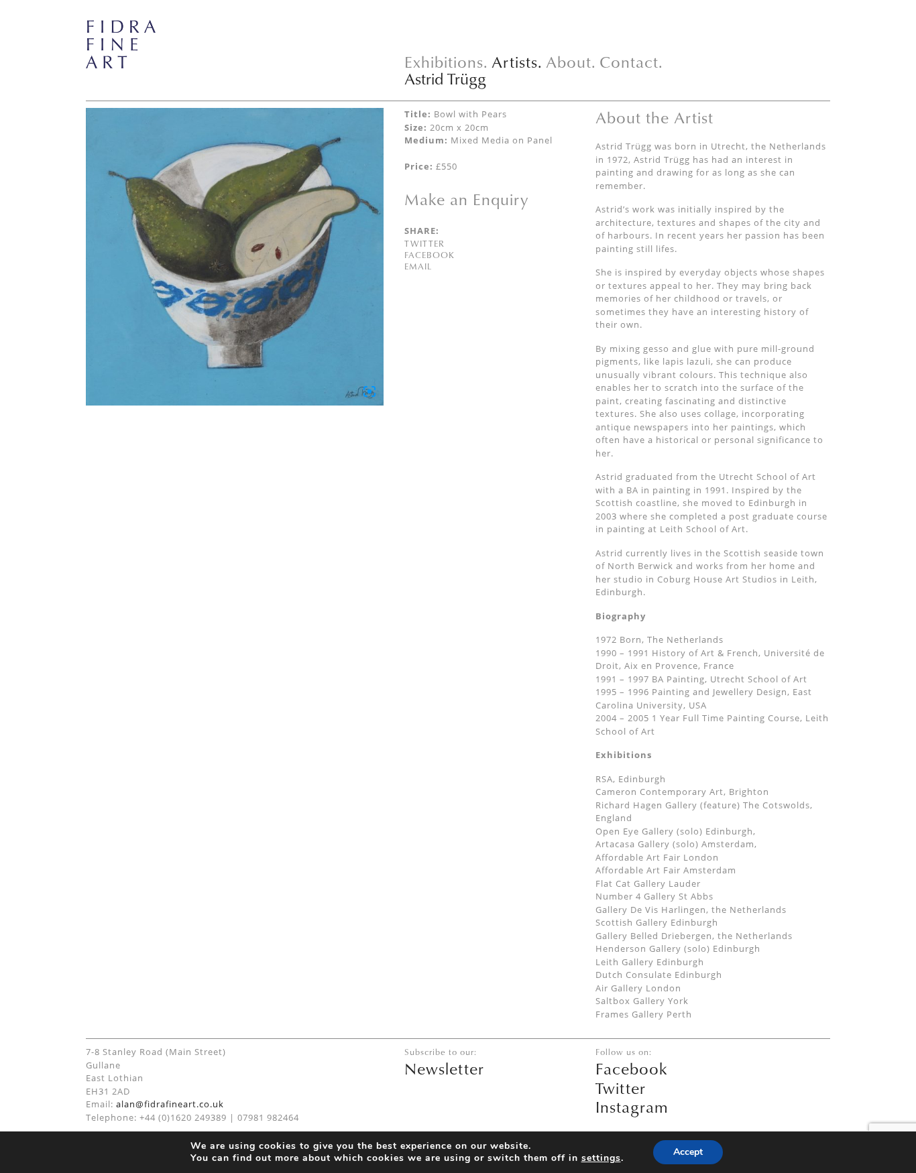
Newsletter (444, 1068)
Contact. (631, 61)
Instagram (632, 1106)
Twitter (424, 243)
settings (601, 1158)
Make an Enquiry (466, 199)
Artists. (517, 61)
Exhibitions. (446, 61)
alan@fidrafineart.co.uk (170, 1104)
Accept (688, 1152)
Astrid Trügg (445, 78)
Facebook (429, 255)
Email (418, 266)
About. (571, 61)
